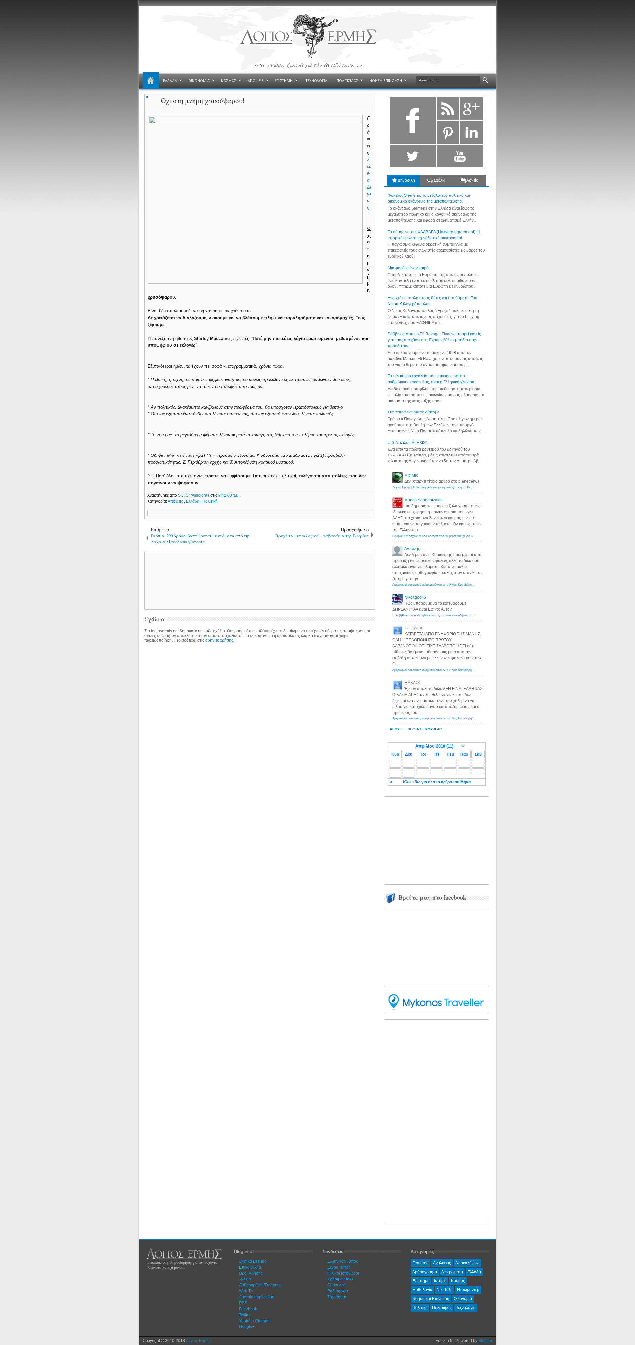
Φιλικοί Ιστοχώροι (343, 1273)
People (397, 729)
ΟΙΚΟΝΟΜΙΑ (199, 80)
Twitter (245, 1315)
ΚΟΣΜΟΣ (228, 80)
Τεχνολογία (466, 1307)
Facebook (248, 1309)
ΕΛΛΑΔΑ (170, 80)
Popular (433, 729)
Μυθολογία (422, 1289)
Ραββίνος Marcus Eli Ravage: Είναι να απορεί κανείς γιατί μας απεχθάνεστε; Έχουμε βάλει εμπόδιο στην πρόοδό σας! (434, 340)
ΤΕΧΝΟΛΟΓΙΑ (316, 80)
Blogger (485, 1340)
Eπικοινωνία (250, 1267)
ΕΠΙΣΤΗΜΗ (284, 80)
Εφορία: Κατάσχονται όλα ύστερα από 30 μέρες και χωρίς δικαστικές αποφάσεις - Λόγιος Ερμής (456, 536)
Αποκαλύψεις (467, 1263)
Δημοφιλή (406, 180)
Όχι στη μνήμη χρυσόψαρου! (203, 100)
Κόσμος (458, 1281)
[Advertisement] (258, 580)
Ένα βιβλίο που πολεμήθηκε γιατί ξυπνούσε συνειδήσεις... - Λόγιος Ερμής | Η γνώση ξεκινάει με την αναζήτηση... (469, 615)
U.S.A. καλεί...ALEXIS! (407, 442)
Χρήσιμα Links (340, 1279)
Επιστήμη (421, 1281)
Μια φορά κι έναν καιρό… (410, 268)
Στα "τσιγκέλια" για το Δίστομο (414, 412)
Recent (414, 729)
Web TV (246, 1291)
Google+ (247, 1326)
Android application (256, 1297)
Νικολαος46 (415, 597)
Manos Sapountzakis (423, 500)
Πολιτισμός (442, 1307)
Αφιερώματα (452, 1272)
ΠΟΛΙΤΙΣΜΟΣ (347, 80)
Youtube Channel (255, 1321)
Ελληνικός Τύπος (342, 1261)
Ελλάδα (193, 501)
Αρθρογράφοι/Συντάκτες (260, 1285)
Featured (420, 1263)
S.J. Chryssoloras (194, 495)
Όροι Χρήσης (251, 1273)
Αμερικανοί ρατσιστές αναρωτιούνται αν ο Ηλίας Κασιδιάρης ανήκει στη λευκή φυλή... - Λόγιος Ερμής (460, 584)
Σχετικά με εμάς (252, 1261)
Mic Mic (411, 475)
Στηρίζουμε (337, 1297)
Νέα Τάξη (445, 1289)
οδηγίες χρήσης (219, 640)
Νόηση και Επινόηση (430, 1298)
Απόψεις (176, 501)
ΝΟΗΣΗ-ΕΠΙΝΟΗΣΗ (385, 80)
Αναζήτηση (485, 80)
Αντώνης (412, 548)
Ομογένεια (336, 1285)
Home (151, 80)
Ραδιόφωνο (337, 1291)
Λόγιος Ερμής (198, 1340)
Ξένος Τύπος (338, 1267)
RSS (243, 1303)
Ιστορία (440, 1281)
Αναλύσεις (442, 1263)
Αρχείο (472, 180)
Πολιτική (210, 501)
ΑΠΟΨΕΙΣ (256, 80)
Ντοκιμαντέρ (468, 1289)
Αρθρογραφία (424, 1272)
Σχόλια (439, 180)
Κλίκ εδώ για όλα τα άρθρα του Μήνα (437, 782)
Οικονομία (463, 1298)
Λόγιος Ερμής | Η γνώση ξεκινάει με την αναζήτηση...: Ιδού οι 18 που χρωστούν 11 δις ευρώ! (455, 487)
